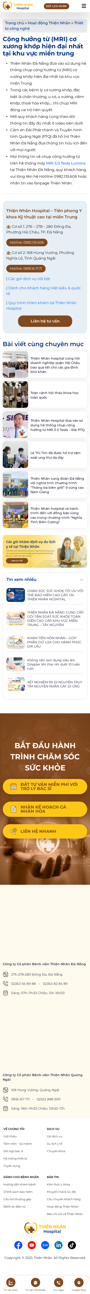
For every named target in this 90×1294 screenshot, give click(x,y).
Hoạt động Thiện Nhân (49, 23)
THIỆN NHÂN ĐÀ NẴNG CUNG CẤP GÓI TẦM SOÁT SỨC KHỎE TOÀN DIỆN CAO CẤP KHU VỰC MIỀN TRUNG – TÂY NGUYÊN (55, 618)
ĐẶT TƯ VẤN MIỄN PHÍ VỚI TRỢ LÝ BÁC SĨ (49, 786)
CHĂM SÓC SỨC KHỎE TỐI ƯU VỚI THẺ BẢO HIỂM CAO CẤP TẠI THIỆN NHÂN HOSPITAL (55, 595)
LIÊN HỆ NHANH (38, 831)
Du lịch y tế (54, 1143)
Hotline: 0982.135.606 (27, 242)
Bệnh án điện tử (14, 1206)
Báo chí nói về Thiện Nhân (65, 1214)
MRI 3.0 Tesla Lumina (66, 163)
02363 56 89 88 (23, 984)
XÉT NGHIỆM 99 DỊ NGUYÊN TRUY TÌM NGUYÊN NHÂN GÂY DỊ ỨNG (54, 684)
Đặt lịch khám (56, 6)
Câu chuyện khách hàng (64, 1199)
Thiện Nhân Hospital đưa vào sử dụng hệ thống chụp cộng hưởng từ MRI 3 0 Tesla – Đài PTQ (57, 425)
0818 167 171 (20, 1099)
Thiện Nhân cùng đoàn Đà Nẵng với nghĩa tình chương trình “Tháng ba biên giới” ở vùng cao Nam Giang (57, 485)
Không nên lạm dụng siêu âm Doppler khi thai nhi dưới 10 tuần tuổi (53, 664)
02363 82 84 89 (55, 984)
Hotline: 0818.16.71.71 (26, 268)
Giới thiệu (10, 1136)
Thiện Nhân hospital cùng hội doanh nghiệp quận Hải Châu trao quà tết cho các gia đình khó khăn (55, 365)
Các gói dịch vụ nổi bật (29, 279)
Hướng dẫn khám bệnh (19, 1184)
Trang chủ (14, 23)
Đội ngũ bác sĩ (13, 1151)
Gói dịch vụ (54, 1136)
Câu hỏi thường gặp (17, 1199)
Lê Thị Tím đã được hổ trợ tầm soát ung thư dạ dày (55, 455)
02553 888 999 (48, 1099)
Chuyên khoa (56, 1151)
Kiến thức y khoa (58, 1184)
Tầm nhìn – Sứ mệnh (17, 1143)
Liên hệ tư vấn (44, 321)
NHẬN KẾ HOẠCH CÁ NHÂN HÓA (43, 809)
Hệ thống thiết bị (15, 1158)
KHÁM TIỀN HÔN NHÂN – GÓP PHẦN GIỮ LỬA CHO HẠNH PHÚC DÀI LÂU (54, 642)
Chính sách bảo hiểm (18, 1191)
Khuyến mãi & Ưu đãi (61, 1191)
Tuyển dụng (11, 1166)
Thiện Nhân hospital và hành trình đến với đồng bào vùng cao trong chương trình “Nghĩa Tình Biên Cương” (56, 515)
